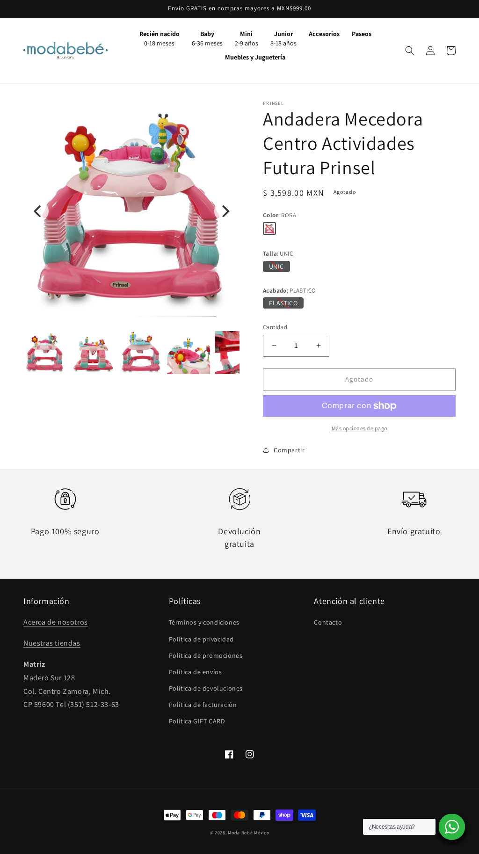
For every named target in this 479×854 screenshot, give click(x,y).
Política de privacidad (201, 639)
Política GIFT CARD (197, 721)
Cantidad (275, 327)
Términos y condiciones (204, 622)
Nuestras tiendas (51, 643)
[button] (409, 50)
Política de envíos (195, 672)
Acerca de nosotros (55, 622)
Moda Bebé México (248, 833)
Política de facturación (203, 704)
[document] (131, 211)
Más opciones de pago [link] (359, 428)
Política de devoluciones (206, 688)
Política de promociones (206, 655)
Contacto (328, 622)
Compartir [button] (289, 450)
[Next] (224, 211)
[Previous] (38, 211)
